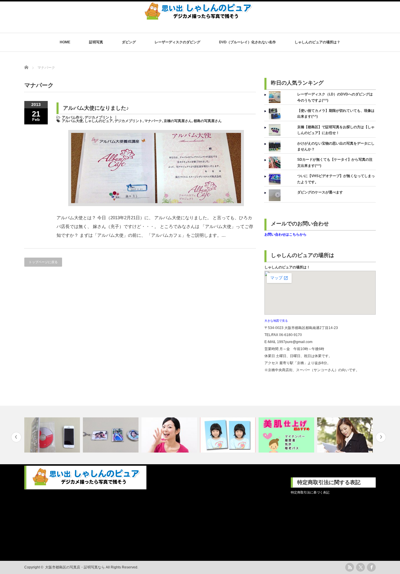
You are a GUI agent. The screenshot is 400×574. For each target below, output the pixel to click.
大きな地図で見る (276, 320)
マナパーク (153, 121)
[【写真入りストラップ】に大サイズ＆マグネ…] (111, 435)
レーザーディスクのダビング (177, 42)
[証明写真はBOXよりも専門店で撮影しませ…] (170, 435)
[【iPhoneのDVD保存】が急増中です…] (52, 435)
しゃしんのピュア (99, 121)
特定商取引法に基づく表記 (310, 492)
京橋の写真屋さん (178, 121)
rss (349, 567)
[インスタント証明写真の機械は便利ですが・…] (287, 435)
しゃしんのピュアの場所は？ (317, 42)
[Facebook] (371, 567)
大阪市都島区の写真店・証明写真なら (75, 567)
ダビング (129, 42)
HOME (65, 42)
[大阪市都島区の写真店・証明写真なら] (198, 17)
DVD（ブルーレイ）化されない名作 (247, 42)
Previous (16, 437)
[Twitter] (360, 567)
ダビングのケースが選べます (320, 192)
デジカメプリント (99, 117)
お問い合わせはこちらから (285, 234)
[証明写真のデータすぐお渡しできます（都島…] (345, 435)
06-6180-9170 (290, 335)
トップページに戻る (43, 262)
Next (381, 437)
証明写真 (96, 42)
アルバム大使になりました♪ (96, 108)
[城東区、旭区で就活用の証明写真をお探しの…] (228, 435)
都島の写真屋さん (208, 121)
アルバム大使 (72, 121)
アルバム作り (72, 117)
